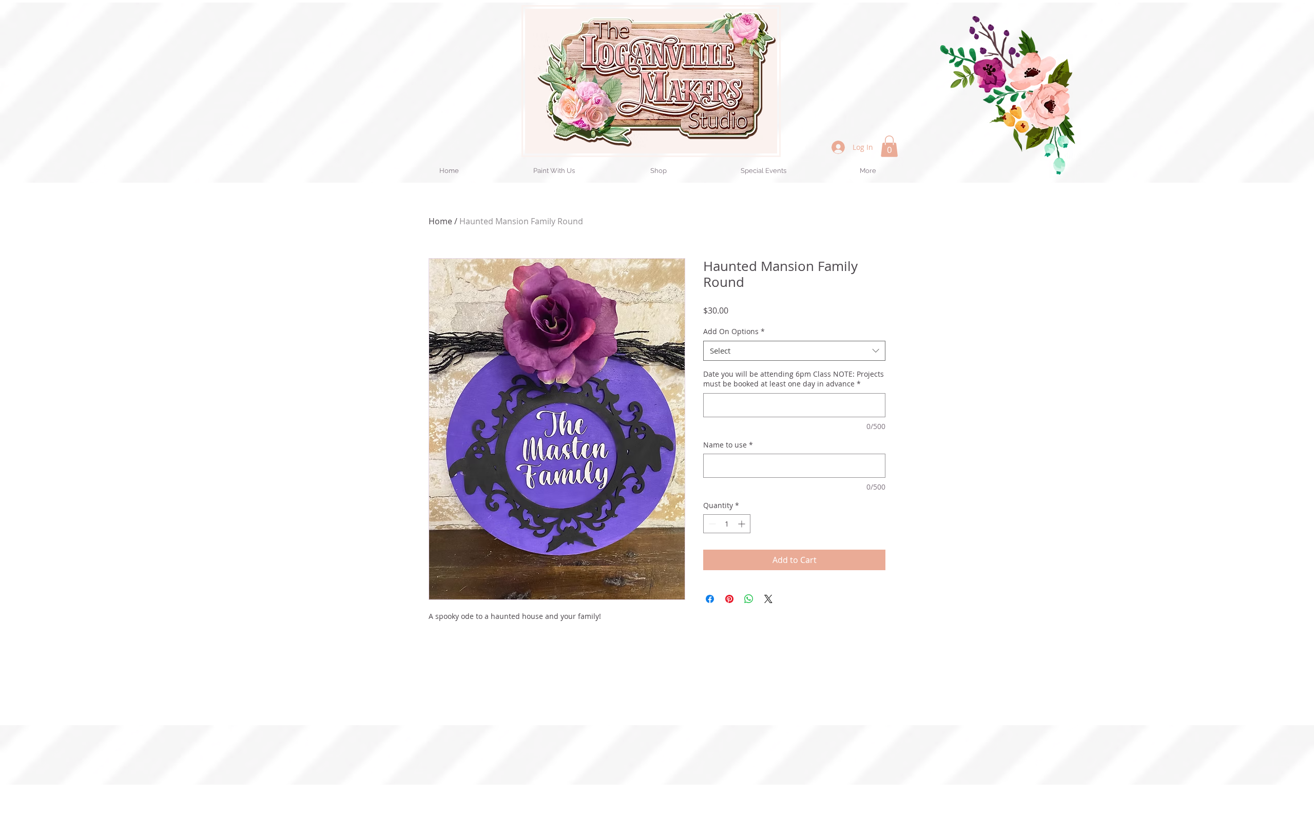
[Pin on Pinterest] (729, 599)
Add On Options (734, 331)
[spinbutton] (727, 524)
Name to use (728, 445)
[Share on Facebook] (710, 599)
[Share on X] (768, 599)
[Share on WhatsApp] (749, 599)
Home (440, 221)
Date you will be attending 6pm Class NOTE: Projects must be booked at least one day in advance (793, 379)
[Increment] (742, 524)
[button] (889, 146)
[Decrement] (711, 524)
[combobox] (794, 351)
